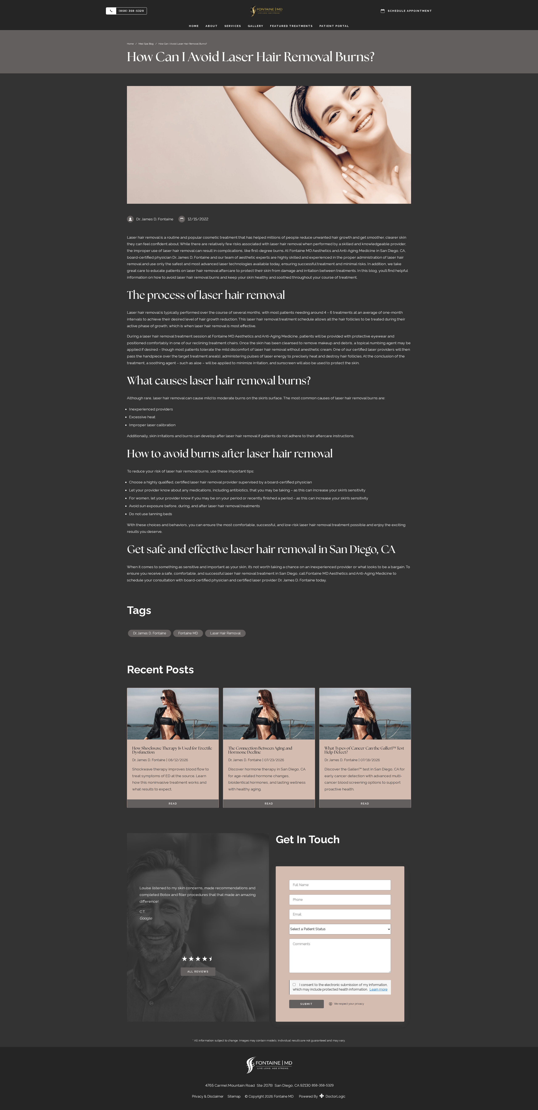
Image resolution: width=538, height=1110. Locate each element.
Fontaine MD (188, 633)
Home (194, 26)
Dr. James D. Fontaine (149, 633)
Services (232, 26)
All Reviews (198, 971)
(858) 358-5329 (131, 10)
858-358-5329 (323, 1085)
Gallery (255, 26)
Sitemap (234, 1096)
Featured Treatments (291, 26)
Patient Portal (334, 26)
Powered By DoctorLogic (322, 1096)
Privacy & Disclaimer (207, 1096)
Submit (306, 1004)
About (212, 26)
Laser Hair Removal (225, 633)
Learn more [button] (378, 989)
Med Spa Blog (146, 43)
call (302, 573)
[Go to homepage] (269, 11)
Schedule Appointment (410, 10)
